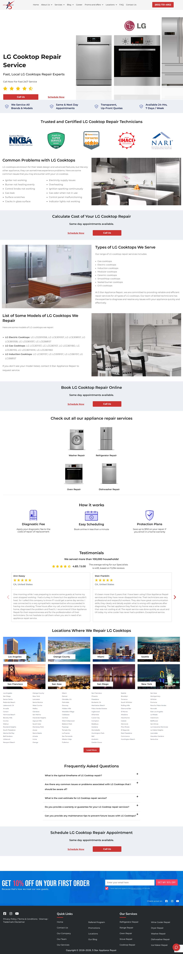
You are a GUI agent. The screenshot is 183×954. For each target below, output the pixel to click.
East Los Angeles (156, 712)
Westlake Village (68, 712)
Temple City (66, 730)
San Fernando (67, 736)
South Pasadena (9, 730)
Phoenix (95, 696)
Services (58, 4)
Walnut (6, 724)
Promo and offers (93, 4)
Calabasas (65, 715)
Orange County (61, 656)
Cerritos (65, 718)
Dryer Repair (157, 928)
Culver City (96, 718)
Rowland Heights (9, 727)
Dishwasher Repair (109, 489)
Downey (65, 705)
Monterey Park (38, 727)
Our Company (64, 933)
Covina (5, 721)
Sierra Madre (37, 733)
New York (146, 684)
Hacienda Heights (39, 718)
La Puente (66, 733)
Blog (69, 4)
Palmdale (65, 702)
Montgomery (155, 696)
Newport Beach (9, 742)
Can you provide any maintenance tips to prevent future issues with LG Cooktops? (90, 815)
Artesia (35, 736)
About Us (45, 4)
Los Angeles (15, 656)
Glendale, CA (66, 699)
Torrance (124, 699)
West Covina (37, 705)
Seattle (145, 656)
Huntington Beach (128, 739)
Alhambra (95, 715)
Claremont (154, 718)
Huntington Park (98, 733)
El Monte (124, 712)
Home (36, 4)
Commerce (125, 736)
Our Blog (92, 939)
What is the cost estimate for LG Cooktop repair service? (76, 798)
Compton (95, 721)
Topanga (65, 727)
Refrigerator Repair (106, 455)
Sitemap (43, 919)
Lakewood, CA (8, 705)
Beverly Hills (7, 718)
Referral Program (96, 922)
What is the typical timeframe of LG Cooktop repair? (73, 775)
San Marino (37, 715)
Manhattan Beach (98, 705)
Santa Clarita (8, 699)
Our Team (62, 939)
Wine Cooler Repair (160, 922)
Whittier (153, 699)
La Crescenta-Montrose (159, 727)
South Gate (37, 724)
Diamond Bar (126, 708)
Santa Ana (154, 739)
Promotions (94, 928)
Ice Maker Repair (159, 945)
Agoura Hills (37, 721)
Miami (100, 656)
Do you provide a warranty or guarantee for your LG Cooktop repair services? (87, 807)
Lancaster (36, 699)
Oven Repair (74, 489)
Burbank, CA (96, 702)
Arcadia (6, 708)
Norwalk (153, 708)
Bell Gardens (7, 736)
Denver (64, 696)
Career (79, 4)
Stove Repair (126, 939)
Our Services (63, 945)
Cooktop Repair (127, 945)
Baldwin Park (67, 724)
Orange (35, 742)
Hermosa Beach (9, 715)
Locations (110, 4)
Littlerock (6, 739)
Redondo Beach (9, 702)
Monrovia (124, 724)
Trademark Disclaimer (14, 922)
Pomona (153, 702)
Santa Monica (38, 702)
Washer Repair (77, 455)
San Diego (103, 684)
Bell (93, 736)
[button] (8, 597)
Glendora (36, 712)
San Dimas (154, 724)
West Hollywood (68, 721)
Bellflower (154, 721)
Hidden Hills (66, 708)
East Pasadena (126, 733)
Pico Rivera (125, 727)
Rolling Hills (125, 705)
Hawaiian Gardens (157, 736)
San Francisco (15, 684)
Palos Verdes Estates (99, 708)
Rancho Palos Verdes (158, 705)
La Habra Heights (156, 730)
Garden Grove (97, 742)
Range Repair (126, 928)
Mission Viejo (67, 739)
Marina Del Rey (8, 733)
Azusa (35, 730)
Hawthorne (125, 718)
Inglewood (96, 712)
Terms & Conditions (27, 919)
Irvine (35, 739)
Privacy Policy (136, 888)
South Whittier (126, 702)
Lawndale (154, 733)
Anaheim (95, 739)
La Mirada (153, 715)
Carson (5, 712)
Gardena (95, 727)
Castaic (123, 721)
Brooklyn (124, 696)
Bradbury (95, 724)
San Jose (57, 684)
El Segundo (125, 730)
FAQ (121, 4)
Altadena (124, 715)
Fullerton (65, 742)
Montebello (96, 730)
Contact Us (131, 4)
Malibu (35, 708)
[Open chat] (176, 947)
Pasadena (95, 699)
